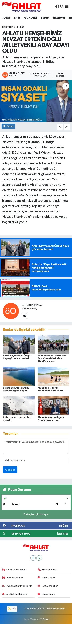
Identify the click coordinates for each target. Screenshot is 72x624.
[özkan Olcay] (11, 310)
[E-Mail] (24, 316)
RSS (13, 608)
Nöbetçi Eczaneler (16, 569)
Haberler (7, 27)
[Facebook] (33, 558)
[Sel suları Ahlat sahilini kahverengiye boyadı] (19, 376)
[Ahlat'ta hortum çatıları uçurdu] (19, 405)
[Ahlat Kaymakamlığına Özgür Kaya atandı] (53, 405)
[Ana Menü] (66, 6)
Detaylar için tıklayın (36, 514)
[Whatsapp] (39, 558)
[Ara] (62, 6)
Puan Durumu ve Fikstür (19, 586)
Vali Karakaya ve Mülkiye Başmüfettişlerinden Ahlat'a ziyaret (52, 359)
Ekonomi (59, 17)
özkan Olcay (29, 308)
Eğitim (45, 17)
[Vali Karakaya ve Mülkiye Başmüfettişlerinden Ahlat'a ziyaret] (53, 344)
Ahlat (6, 17)
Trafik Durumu (48, 577)
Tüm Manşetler (49, 586)
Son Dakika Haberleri (17, 594)
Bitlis (17, 17)
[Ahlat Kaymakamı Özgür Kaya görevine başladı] (19, 344)
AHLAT (20, 27)
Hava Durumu (49, 569)
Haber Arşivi (48, 594)
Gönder (10, 469)
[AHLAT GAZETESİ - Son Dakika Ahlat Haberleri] (21, 7)
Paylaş (10, 126)
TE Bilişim (44, 619)
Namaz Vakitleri (15, 577)
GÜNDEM (30, 17)
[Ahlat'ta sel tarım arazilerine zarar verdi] (53, 376)
